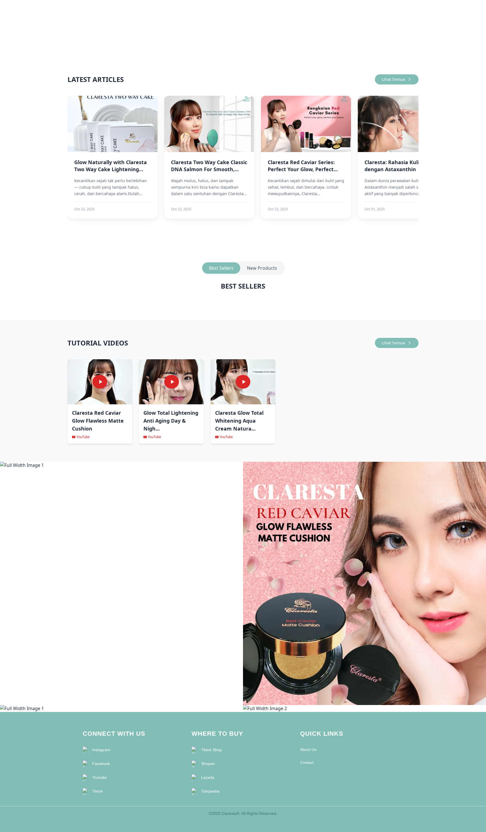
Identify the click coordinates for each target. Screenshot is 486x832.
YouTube (83, 437)
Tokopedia (210, 791)
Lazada (207, 777)
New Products (262, 268)
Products (350, 9)
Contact (411, 9)
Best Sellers (221, 268)
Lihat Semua (393, 79)
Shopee (208, 763)
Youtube (99, 777)
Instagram (101, 750)
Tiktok (97, 791)
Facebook (101, 763)
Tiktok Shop (211, 750)
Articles (372, 9)
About (391, 9)
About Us (308, 749)
